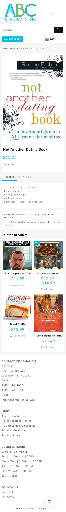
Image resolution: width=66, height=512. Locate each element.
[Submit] (58, 30)
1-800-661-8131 (12, 390)
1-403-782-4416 (12, 385)
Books (19, 214)
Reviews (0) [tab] (26, 177)
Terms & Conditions (14, 430)
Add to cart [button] (19, 285)
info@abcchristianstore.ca (18, 399)
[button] (58, 60)
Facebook (8, 491)
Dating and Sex (47, 214)
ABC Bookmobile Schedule (19, 425)
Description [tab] (9, 177)
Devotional (9, 217)
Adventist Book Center (16, 420)
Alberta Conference (14, 415)
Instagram (8, 496)
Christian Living (31, 214)
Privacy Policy (11, 435)
